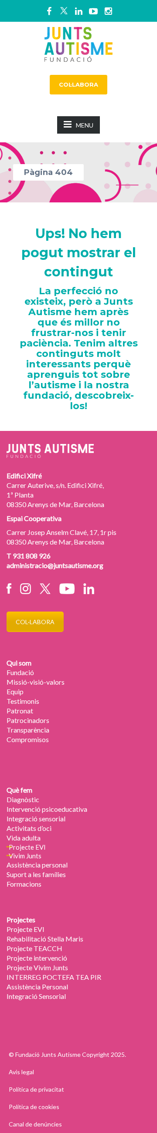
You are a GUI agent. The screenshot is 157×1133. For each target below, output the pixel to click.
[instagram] (108, 11)
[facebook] (48, 11)
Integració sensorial (36, 818)
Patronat (20, 710)
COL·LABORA (78, 84)
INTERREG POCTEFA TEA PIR (54, 977)
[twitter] (63, 11)
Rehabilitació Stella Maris (45, 939)
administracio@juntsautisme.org (55, 565)
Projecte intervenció (37, 958)
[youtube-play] (93, 11)
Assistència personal (37, 865)
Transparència (28, 730)
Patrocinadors (28, 720)
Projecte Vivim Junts (37, 967)
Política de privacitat (36, 1089)
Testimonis (23, 701)
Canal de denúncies (35, 1124)
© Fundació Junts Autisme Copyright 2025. (67, 1054)
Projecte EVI (27, 847)
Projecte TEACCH (34, 948)
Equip (15, 691)
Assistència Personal (37, 986)
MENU (84, 125)
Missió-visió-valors (36, 682)
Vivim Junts (25, 856)
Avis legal (21, 1072)
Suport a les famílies (36, 874)
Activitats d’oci (29, 828)
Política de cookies (34, 1106)
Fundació (20, 672)
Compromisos (28, 739)
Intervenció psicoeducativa (47, 809)
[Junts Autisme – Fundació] (78, 43)
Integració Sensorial (36, 996)
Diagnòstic (23, 799)
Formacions (24, 884)
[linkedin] (78, 11)
